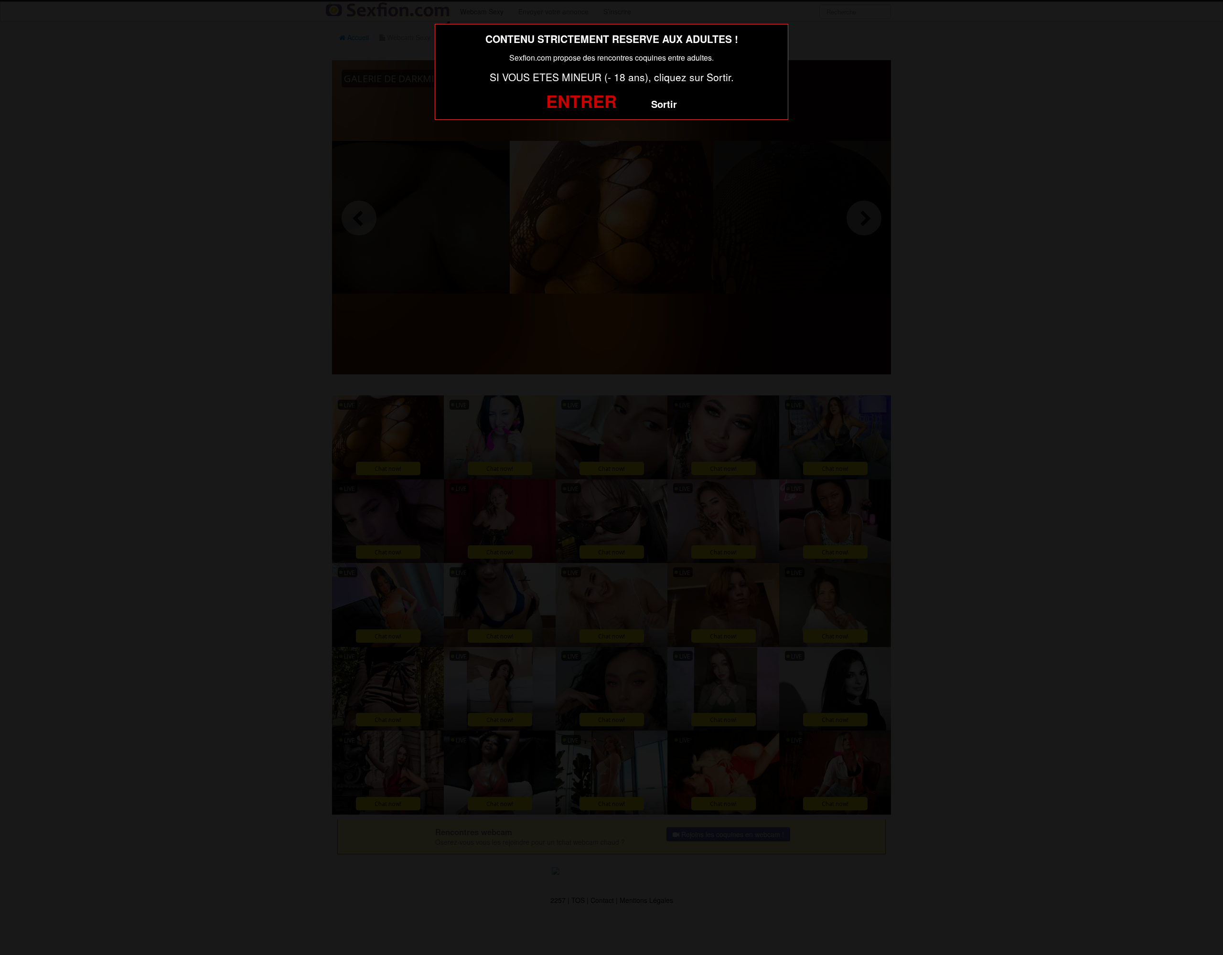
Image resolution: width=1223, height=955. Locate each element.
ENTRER (581, 100)
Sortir (664, 104)
